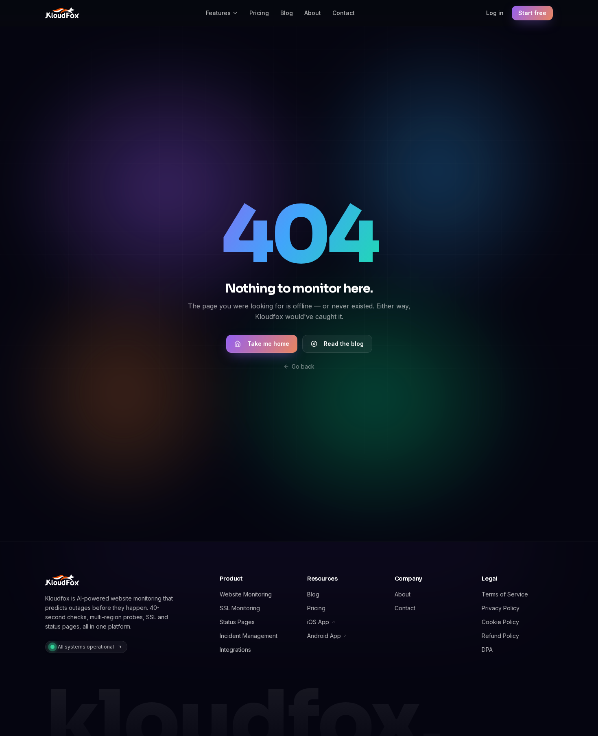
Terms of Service (505, 594)
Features (218, 12)
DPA (487, 649)
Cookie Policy (500, 621)
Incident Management (248, 635)
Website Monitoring (246, 594)
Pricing (259, 12)
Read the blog (344, 343)
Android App (324, 635)
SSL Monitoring (240, 608)
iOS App (318, 621)
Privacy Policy (500, 608)
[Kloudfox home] (62, 13)
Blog (286, 12)
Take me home (268, 343)
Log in (495, 12)
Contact (343, 12)
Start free (532, 12)
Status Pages (237, 621)
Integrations (235, 649)
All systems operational (86, 647)
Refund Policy (500, 635)
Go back (303, 366)
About (312, 12)
